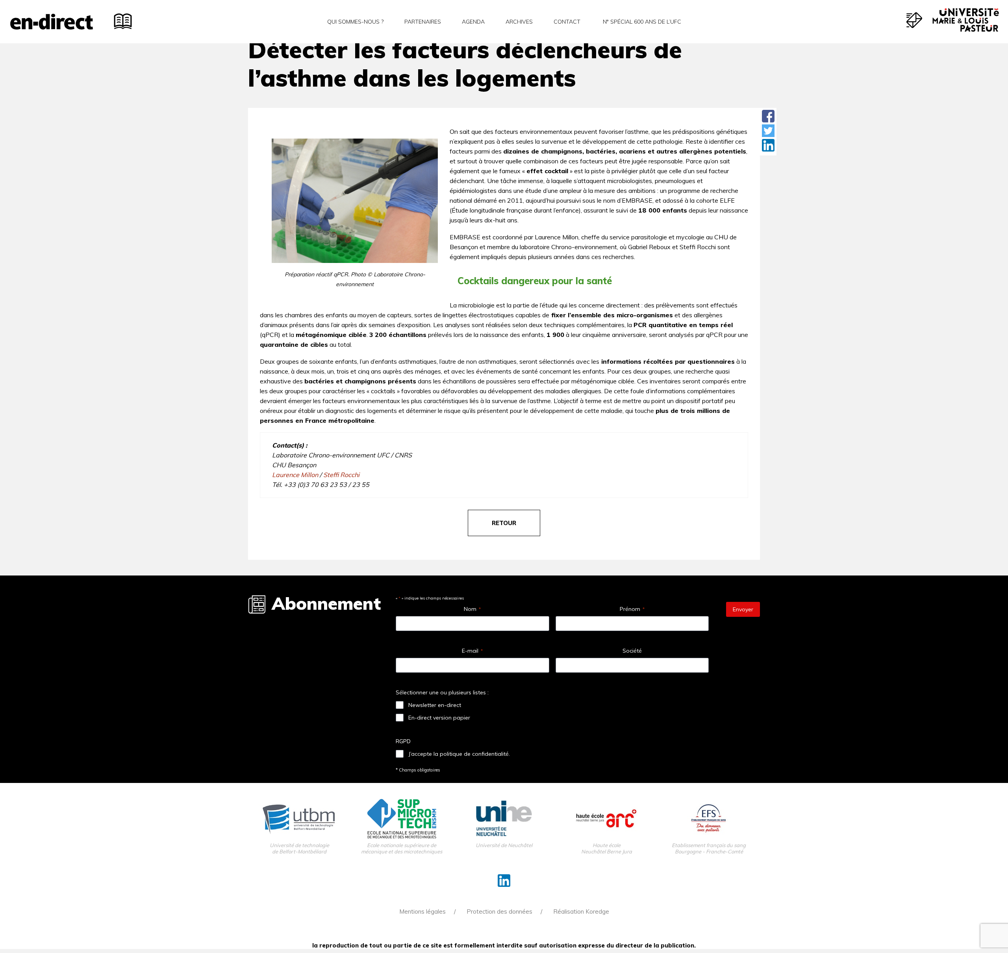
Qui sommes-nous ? (355, 21)
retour (504, 523)
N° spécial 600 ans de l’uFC (641, 21)
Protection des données (499, 911)
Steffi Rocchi (341, 475)
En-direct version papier (439, 717)
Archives (519, 21)
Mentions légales (422, 911)
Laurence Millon (295, 475)
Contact (567, 21)
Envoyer (743, 609)
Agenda (473, 21)
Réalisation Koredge (581, 911)
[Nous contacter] (914, 20)
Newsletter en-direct (434, 705)
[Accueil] (51, 21)
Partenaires (422, 21)
